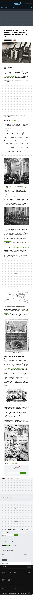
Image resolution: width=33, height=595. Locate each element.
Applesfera (3, 573)
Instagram (12, 541)
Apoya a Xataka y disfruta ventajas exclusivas (16, 545)
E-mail (15, 40)
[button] (10, 67)
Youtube (10, 541)
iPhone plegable (17, 529)
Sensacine (15, 571)
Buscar (30, 563)
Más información (5, 594)
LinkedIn (19, 541)
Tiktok (20, 541)
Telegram (14, 541)
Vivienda (10, 7)
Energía (13, 554)
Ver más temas (4, 559)
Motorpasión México (27, 587)
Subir (29, 567)
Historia (13, 7)
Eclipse (12, 24)
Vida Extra (9, 572)
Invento (7, 24)
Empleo (13, 557)
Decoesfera (3, 580)
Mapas (2, 7)
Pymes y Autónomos (9, 581)
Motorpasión (27, 571)
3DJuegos (9, 571)
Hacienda (18, 24)
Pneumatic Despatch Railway (18, 130)
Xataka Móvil (3, 572)
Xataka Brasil (3, 588)
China (3, 24)
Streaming (3, 552)
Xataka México (4, 587)
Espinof (15, 572)
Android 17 (22, 529)
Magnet (16, 4)
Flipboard (14, 40)
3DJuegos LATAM (10, 587)
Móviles (3, 554)
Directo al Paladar (22, 571)
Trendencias (3, 579)
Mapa (14, 24)
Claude (26, 529)
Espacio (24, 552)
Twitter (29, 7)
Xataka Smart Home (4, 574)
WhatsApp (5, 541)
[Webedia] (31, 0)
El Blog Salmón (10, 579)
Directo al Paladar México (22, 587)
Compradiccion (4, 581)
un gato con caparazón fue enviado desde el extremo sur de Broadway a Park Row (16, 312)
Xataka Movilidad (25, 554)
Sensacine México (16, 587)
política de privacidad (21, 474)
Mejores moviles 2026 (11, 529)
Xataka (3, 571)
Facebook (31, 7)
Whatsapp (21, 24)
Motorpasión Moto (28, 572)
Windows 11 (24, 557)
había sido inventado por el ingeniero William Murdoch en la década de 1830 (15, 188)
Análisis (13, 552)
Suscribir (15, 535)
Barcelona (23, 420)
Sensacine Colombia (15, 588)
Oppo (32, 24)
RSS (15, 541)
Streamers (6, 7)
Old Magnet (16, 478)
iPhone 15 (25, 24)
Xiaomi (29, 24)
